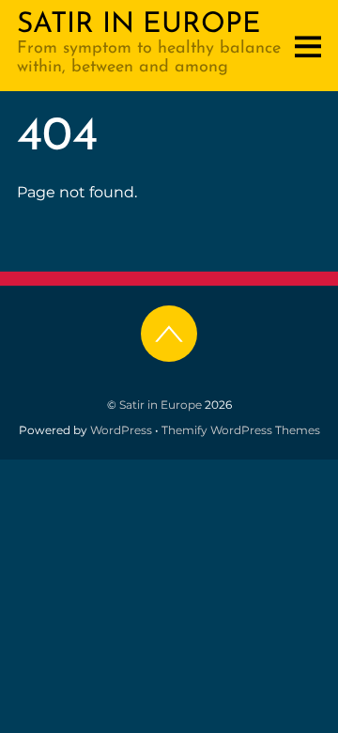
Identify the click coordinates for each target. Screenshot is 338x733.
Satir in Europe (160, 405)
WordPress (121, 430)
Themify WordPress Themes (240, 430)
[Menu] (308, 45)
